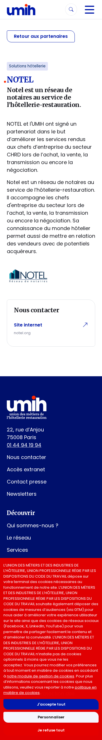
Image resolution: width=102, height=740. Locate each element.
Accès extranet (26, 469)
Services (17, 549)
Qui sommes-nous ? (32, 525)
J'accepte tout (51, 704)
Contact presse (26, 481)
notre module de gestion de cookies (40, 676)
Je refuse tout (51, 730)
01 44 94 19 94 (24, 444)
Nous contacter (26, 457)
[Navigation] (89, 9)
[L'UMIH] (21, 9)
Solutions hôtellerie (27, 66)
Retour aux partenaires (41, 36)
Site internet (28, 325)
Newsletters (22, 493)
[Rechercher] (71, 9)
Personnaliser (51, 717)
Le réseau (19, 537)
